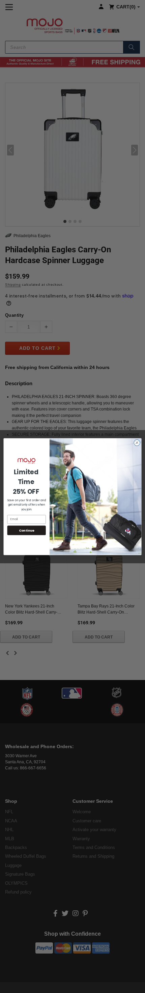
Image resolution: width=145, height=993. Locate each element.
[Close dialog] (137, 442)
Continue (26, 530)
